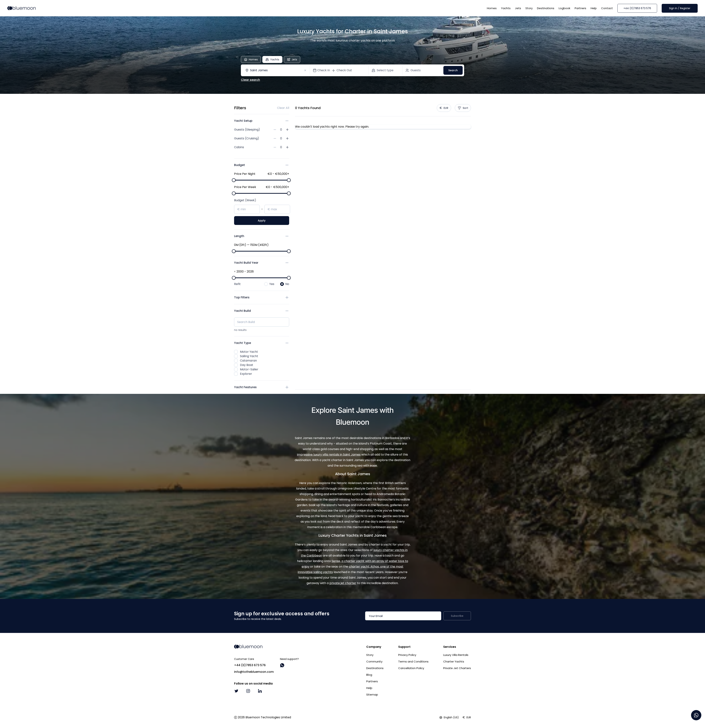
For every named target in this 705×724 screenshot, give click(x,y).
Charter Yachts (453, 661)
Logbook (564, 8)
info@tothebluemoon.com (254, 672)
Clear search (250, 80)
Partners (580, 8)
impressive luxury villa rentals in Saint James (329, 454)
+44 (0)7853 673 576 (637, 8)
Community (374, 661)
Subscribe (457, 616)
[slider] (234, 180)
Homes (492, 8)
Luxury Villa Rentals (455, 655)
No (287, 284)
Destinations (545, 8)
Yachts (506, 8)
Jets (518, 8)
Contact (607, 8)
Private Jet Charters (457, 668)
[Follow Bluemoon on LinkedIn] (260, 691)
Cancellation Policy (411, 668)
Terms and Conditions (413, 661)
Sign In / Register (679, 8)
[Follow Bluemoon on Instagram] (248, 691)
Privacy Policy (407, 655)
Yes (271, 284)
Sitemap (372, 694)
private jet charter (342, 583)
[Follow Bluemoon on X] (236, 691)
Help (594, 8)
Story (529, 8)
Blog (369, 675)
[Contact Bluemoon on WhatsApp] (282, 665)
